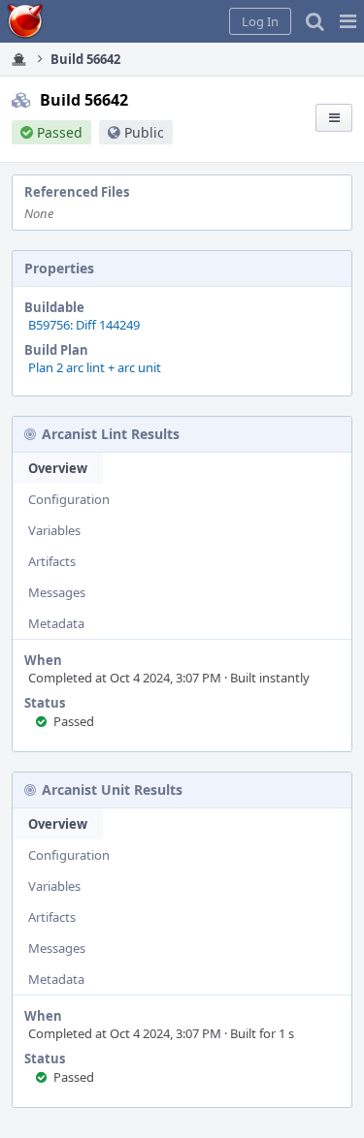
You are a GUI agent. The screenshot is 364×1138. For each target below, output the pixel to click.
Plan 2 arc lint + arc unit (94, 367)
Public (144, 132)
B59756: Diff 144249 (84, 324)
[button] (348, 21)
